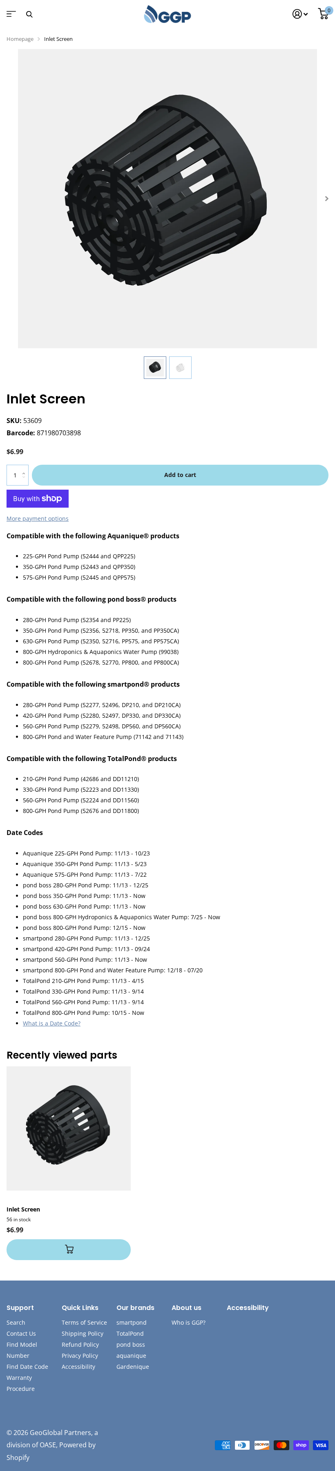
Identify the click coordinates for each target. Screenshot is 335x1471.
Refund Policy (80, 1344)
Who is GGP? (188, 1322)
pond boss (130, 1344)
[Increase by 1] (25, 468)
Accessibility (78, 1366)
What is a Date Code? (51, 1023)
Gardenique (132, 1366)
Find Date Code (27, 1366)
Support (20, 1307)
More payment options (38, 518)
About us (186, 1307)
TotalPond (130, 1333)
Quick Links (80, 1307)
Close (29, 14)
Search (16, 1322)
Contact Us (21, 1333)
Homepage (20, 39)
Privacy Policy (80, 1355)
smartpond (131, 1322)
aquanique (131, 1355)
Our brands (135, 1307)
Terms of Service (84, 1322)
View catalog (10, 16)
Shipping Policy (82, 1333)
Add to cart (180, 475)
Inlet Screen (23, 1209)
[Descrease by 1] (25, 482)
